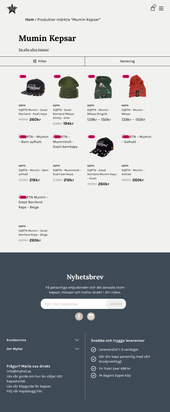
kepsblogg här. (31, 391)
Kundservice (16, 340)
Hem (29, 19)
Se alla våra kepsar (34, 49)
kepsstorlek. (16, 381)
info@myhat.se (19, 371)
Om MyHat (15, 349)
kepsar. (46, 386)
